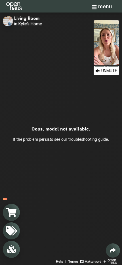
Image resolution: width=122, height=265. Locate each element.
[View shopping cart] (11, 212)
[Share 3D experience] (113, 250)
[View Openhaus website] (110, 261)
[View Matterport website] (90, 261)
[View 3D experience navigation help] (61, 261)
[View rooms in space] (11, 249)
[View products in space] (11, 230)
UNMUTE (108, 71)
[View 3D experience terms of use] (73, 261)
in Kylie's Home (28, 24)
